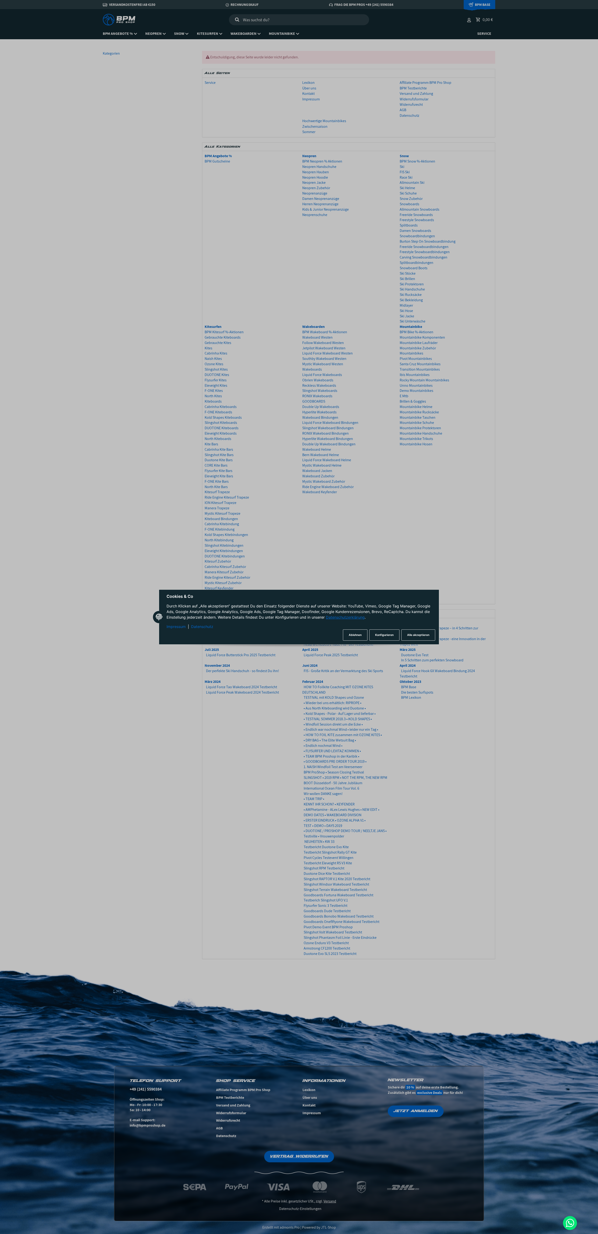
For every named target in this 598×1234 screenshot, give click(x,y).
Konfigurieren (384, 635)
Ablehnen (355, 635)
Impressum (176, 626)
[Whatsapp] (570, 1223)
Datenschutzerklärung (345, 617)
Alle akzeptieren (418, 635)
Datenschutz (202, 626)
